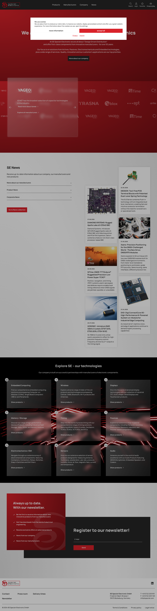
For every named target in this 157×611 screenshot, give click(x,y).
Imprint (82, 35)
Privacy (75, 35)
